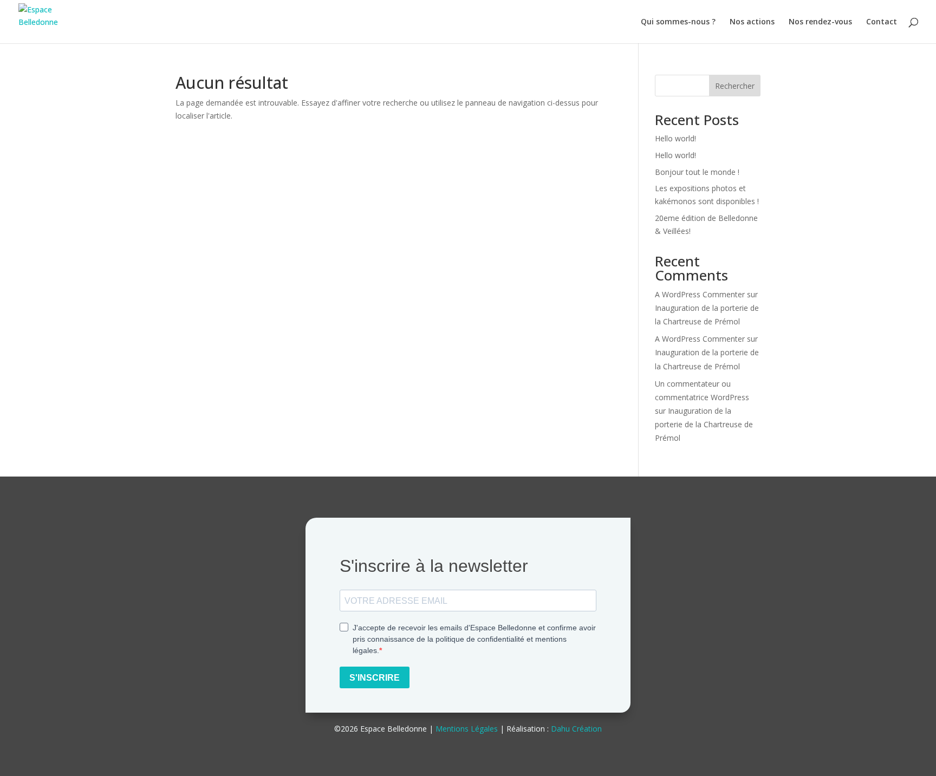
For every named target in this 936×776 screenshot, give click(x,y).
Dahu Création (576, 728)
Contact (881, 22)
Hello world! (675, 138)
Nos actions (752, 22)
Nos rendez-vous (820, 22)
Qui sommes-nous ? (678, 22)
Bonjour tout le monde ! (697, 172)
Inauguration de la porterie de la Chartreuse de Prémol (704, 424)
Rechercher (735, 86)
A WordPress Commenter (700, 294)
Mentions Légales (466, 728)
